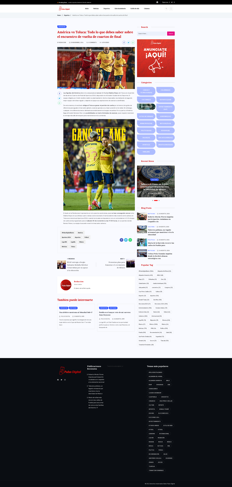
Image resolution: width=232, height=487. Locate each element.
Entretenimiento (120, 8)
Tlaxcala (164, 340)
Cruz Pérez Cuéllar (145, 291)
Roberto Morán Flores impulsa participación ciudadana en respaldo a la (160, 219)
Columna (147, 8)
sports (146, 144)
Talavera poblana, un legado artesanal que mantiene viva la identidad (161, 232)
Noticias (96, 8)
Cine (163, 279)
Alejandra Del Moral (164, 271)
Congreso (169, 287)
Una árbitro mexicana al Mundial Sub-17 (75, 312)
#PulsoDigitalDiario (68, 232)
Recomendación (156, 332)
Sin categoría (165, 137)
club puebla (143, 287)
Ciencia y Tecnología (146, 91)
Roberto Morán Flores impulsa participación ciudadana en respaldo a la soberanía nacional (96, 378)
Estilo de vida (135, 8)
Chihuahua (152, 279)
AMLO (160, 275)
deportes (77, 237)
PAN (153, 328)
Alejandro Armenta (146, 275)
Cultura (146, 99)
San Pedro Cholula (145, 336)
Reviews (165, 130)
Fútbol (87, 237)
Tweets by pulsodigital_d (115, 366)
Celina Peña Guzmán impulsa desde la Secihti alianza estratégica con (160, 256)
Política (146, 130)
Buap (141, 279)
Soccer (153, 340)
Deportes (107, 8)
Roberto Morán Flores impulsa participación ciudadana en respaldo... (88, 2)
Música (165, 324)
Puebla (142, 332)
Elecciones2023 (144, 304)
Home (59, 15)
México (81, 242)
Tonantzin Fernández (146, 344)
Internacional (157, 316)
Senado (142, 340)
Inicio (87, 8)
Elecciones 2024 (161, 304)
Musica (142, 324)
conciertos (156, 287)
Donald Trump (144, 299)
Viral (146, 152)
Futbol (156, 312)
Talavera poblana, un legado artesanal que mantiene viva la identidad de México (95, 390)
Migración (154, 320)
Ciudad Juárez (144, 283)
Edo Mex (157, 299)
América (80, 232)
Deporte (142, 295)
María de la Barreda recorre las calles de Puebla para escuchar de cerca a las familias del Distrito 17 (154, 185)
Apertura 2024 (66, 237)
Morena (166, 320)
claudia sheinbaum (159, 283)
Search (171, 34)
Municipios (146, 123)
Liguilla (73, 242)
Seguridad (160, 336)
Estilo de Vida (144, 312)
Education (146, 107)
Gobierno (165, 116)
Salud (146, 137)
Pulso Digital (65, 316)
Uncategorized (165, 144)
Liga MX (64, 242)
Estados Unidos (161, 308)
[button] (152, 200)
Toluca (73, 246)
